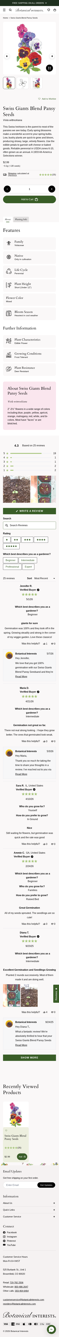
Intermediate (27, 560)
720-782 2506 (16, 1282)
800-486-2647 (21, 1286)
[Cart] (55, 10)
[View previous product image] (7, 56)
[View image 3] (36, 83)
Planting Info (21, 219)
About (8, 219)
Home (5, 18)
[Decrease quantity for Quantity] (7, 189)
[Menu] (4, 10)
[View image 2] (23, 83)
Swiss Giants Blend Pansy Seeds (15, 1137)
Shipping (12, 173)
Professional (12, 566)
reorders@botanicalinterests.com (19, 1304)
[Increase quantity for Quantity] (51, 189)
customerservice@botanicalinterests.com (23, 1299)
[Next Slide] (53, 489)
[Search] (10, 10)
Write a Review (37, 512)
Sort (30, 578)
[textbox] (29, 525)
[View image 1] (9, 83)
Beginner (10, 560)
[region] (29, 489)
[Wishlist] (49, 10)
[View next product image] (52, 56)
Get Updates (46, 1185)
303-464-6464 (22, 1291)
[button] (47, 98)
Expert (28, 566)
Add (20, 1157)
